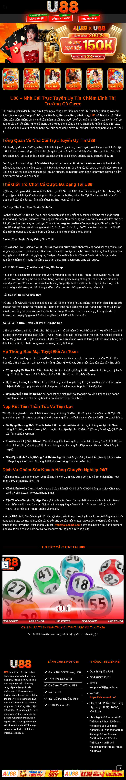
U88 (6, 672)
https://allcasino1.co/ (103, 697)
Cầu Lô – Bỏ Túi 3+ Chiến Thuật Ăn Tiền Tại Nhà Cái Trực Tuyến (63, 627)
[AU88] (32, 774)
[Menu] (4, 7)
